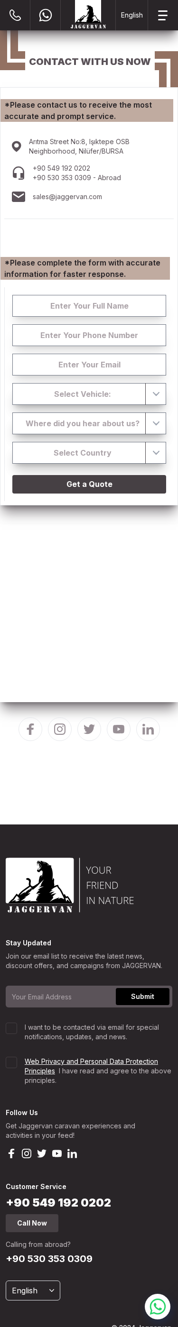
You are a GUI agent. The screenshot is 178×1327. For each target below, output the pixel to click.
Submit (142, 996)
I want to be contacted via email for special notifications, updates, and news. (92, 1032)
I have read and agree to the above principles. (98, 1070)
